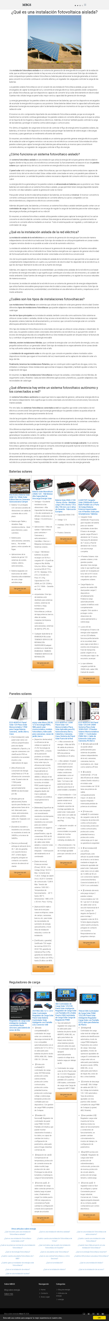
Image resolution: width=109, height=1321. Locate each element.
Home (42, 1290)
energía (61, 1299)
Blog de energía (64, 1290)
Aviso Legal (44, 1297)
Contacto (44, 1293)
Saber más (8, 1294)
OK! (99, 1317)
